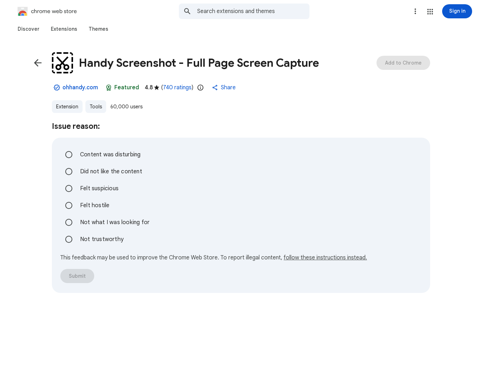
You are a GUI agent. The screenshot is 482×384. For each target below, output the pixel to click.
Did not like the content (111, 171)
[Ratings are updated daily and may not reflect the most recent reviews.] (200, 87)
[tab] (28, 29)
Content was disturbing (110, 154)
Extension (67, 106)
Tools (96, 106)
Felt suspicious (99, 188)
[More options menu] (415, 11)
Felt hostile (94, 205)
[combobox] (253, 11)
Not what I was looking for (115, 222)
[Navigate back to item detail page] (37, 62)
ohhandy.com (80, 87)
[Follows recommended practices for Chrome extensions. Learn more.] (108, 87)
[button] (430, 12)
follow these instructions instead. (325, 257)
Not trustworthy (101, 239)
